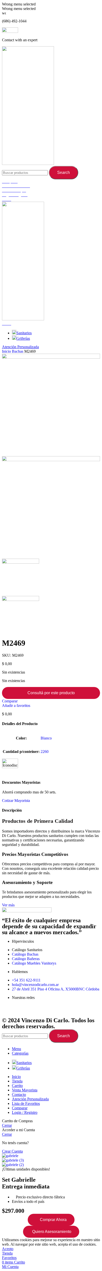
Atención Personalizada (20, 347)
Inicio (7, 351)
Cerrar (7, 1125)
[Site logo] (28, 163)
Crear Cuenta (12, 1151)
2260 (45, 751)
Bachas (18, 351)
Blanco (46, 738)
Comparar (19, 1108)
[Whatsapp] (35, 1010)
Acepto (7, 1249)
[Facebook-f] (8, 1010)
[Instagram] (21, 1010)
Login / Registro (24, 1112)
